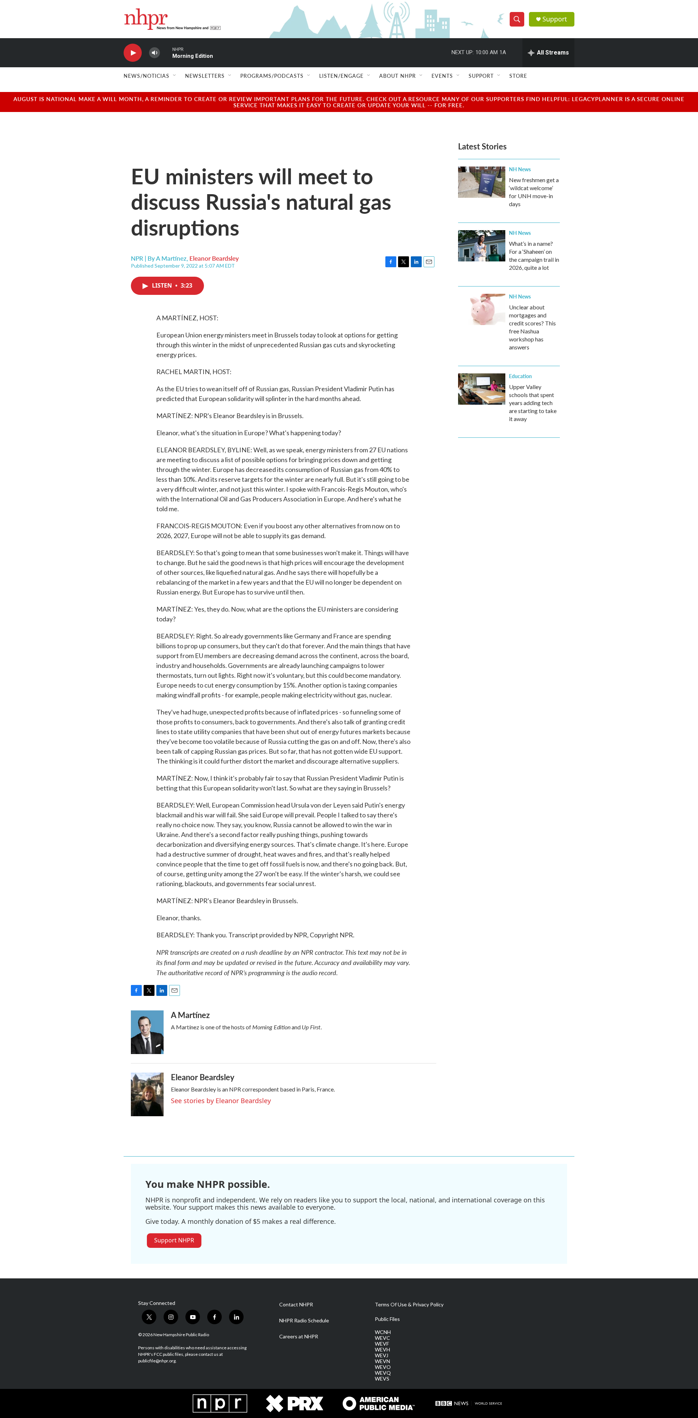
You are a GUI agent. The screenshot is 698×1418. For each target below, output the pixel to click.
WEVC (382, 1338)
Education (520, 376)
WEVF (382, 1344)
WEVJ (381, 1355)
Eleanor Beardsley (214, 258)
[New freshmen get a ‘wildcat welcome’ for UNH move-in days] (481, 182)
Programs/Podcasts (272, 75)
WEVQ (383, 1373)
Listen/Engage (341, 75)
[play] (133, 53)
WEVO (383, 1367)
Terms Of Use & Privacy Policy (409, 1304)
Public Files (387, 1319)
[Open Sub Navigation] (175, 76)
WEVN (382, 1361)
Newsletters (205, 75)
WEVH (382, 1350)
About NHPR (397, 75)
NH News (520, 169)
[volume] (154, 53)
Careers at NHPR (298, 1336)
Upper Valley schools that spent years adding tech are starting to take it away (533, 402)
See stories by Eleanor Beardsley (221, 1100)
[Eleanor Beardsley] (147, 1094)
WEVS (382, 1379)
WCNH (383, 1332)
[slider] (166, 52)
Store (518, 75)
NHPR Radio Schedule (304, 1320)
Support (554, 19)
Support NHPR (174, 1240)
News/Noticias (146, 75)
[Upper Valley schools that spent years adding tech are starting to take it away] (481, 389)
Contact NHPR (296, 1304)
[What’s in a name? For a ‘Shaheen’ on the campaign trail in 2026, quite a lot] (481, 245)
